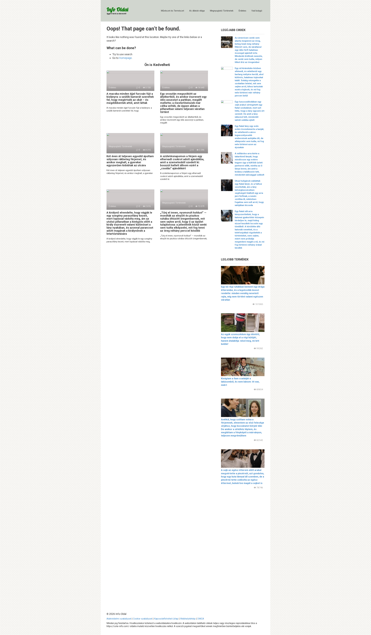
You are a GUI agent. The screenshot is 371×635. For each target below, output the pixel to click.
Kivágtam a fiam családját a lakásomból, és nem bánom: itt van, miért (240, 381)
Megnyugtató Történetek (221, 10)
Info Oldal (117, 9)
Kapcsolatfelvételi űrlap (166, 618)
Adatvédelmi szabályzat (119, 618)
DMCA (200, 618)
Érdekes (242, 10)
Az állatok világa (197, 10)
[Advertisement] (242, 548)
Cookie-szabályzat (142, 618)
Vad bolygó (256, 10)
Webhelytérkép (187, 618)
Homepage (125, 57)
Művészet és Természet (172, 10)
